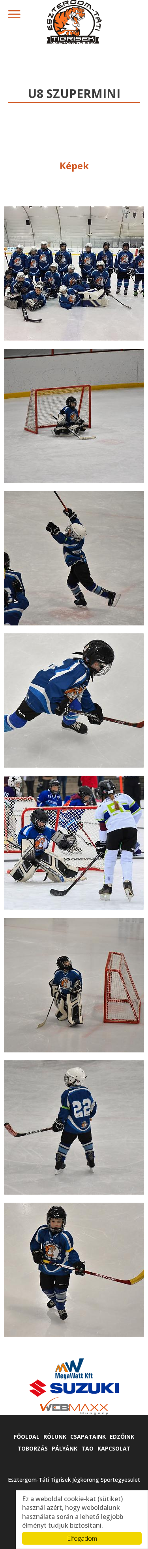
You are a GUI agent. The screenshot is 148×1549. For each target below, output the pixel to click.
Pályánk (64, 1448)
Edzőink (122, 1436)
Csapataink (88, 1436)
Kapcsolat (114, 1448)
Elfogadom (82, 1538)
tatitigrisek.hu (74, 22)
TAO (87, 1448)
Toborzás (32, 1448)
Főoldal (26, 1436)
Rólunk (54, 1436)
